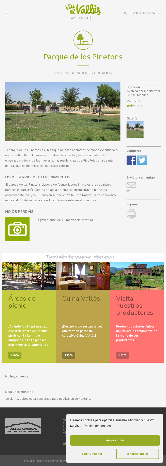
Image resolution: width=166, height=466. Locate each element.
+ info (15, 355)
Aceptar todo (115, 440)
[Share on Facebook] (131, 160)
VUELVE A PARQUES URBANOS (83, 73)
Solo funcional (92, 453)
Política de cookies (97, 426)
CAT (74, 18)
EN (87, 18)
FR (93, 18)
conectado (44, 399)
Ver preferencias (137, 453)
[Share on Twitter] (142, 160)
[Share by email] (131, 187)
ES (81, 18)
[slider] (135, 105)
